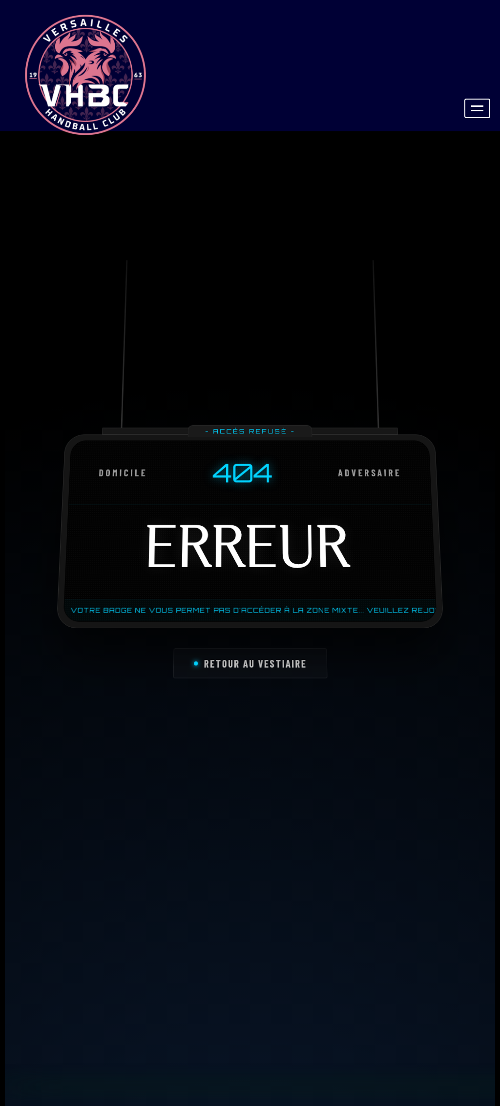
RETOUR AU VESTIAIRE (255, 665)
